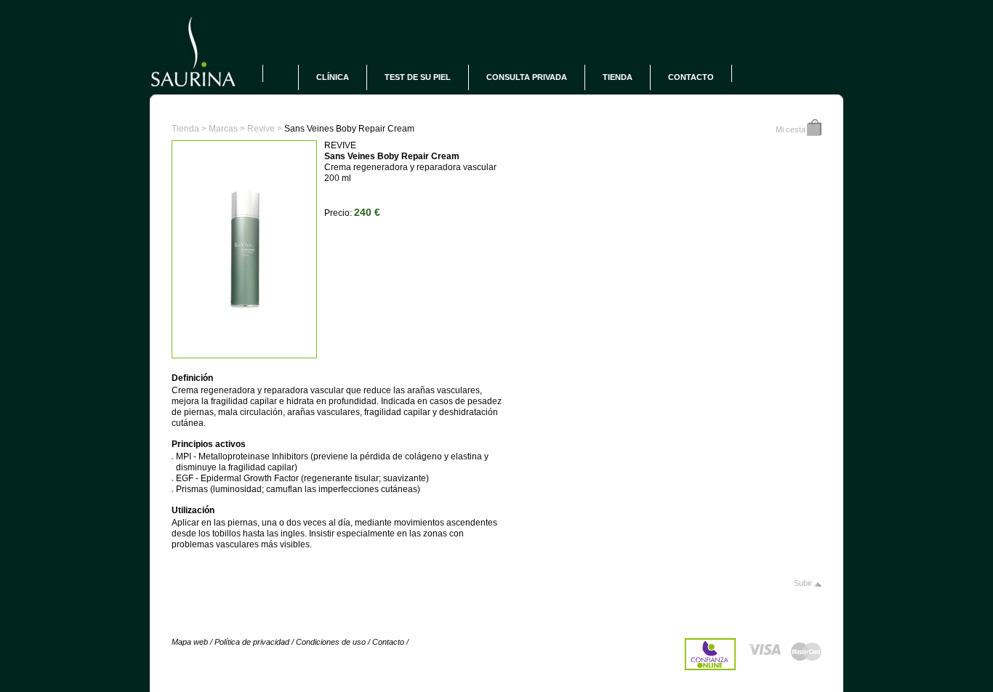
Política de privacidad (251, 641)
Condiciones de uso (331, 641)
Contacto (691, 77)
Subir (803, 583)
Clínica (332, 77)
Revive (261, 129)
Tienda (617, 77)
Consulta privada (526, 77)
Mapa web (190, 641)
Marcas (223, 129)
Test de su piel (418, 77)
